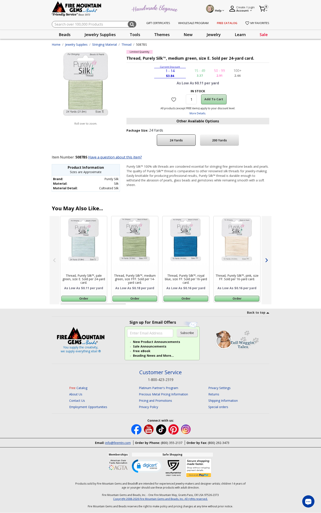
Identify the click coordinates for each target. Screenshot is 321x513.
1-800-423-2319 (160, 379)
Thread (126, 44)
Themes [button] (162, 34)
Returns (213, 394)
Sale (264, 34)
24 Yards (176, 140)
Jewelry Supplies (76, 44)
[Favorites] (174, 99)
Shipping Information (223, 400)
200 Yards (219, 140)
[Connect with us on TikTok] (161, 429)
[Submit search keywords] (132, 24)
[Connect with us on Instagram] (186, 429)
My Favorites (259, 23)
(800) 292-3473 (218, 443)
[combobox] (94, 24)
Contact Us (77, 400)
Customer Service (160, 372)
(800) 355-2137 (171, 443)
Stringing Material (104, 44)
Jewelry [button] (214, 34)
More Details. (198, 113)
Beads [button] (65, 34)
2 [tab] (130, 306)
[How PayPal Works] (198, 468)
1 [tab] (62, 306)
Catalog (78, 388)
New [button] (188, 34)
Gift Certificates (158, 23)
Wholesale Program (193, 23)
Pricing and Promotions (155, 400)
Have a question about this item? (115, 157)
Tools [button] (135, 34)
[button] (147, 465)
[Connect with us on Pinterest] (173, 429)
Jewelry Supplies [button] (100, 34)
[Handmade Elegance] (155, 8)
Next (266, 260)
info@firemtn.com (118, 443)
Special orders (218, 407)
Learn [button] (240, 34)
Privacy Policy (148, 407)
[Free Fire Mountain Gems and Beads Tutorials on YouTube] (149, 429)
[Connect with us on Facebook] (136, 429)
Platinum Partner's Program (158, 388)
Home (56, 44)
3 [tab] (197, 306)
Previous (54, 260)
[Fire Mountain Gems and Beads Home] (77, 8)
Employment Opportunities (88, 407)
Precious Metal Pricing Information (163, 394)
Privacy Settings (219, 388)
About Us (75, 394)
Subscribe (187, 333)
